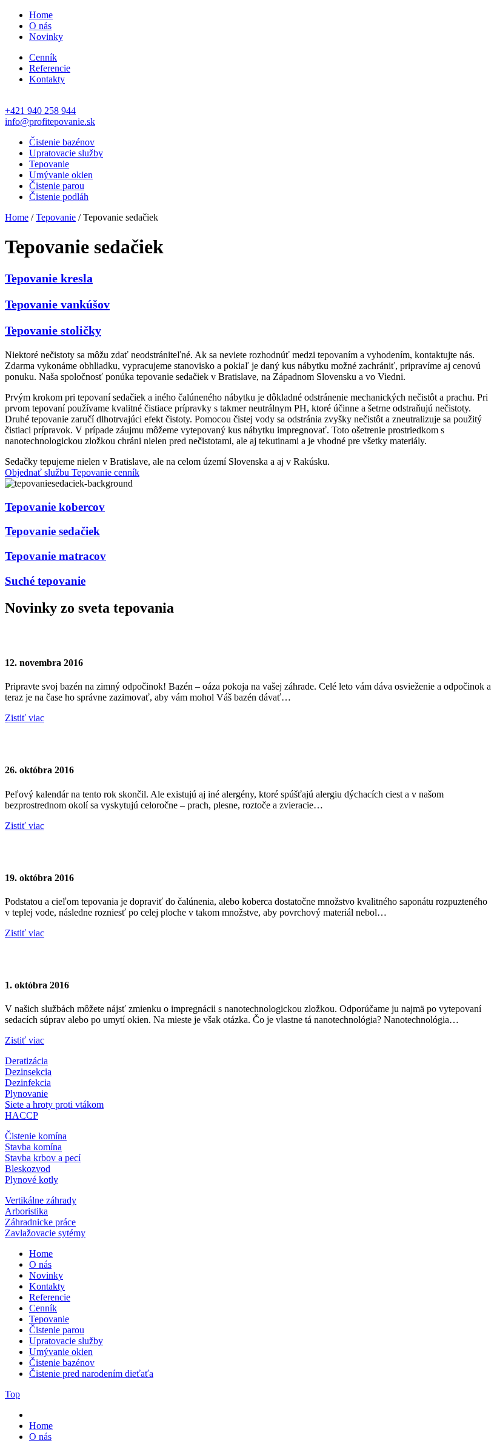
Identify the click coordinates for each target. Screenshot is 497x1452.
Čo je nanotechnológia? (77, 959)
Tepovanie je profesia (71, 851)
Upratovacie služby (66, 153)
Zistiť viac (24, 718)
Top (12, 1394)
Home (41, 15)
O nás (40, 26)
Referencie (49, 68)
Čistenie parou (56, 186)
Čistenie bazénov (62, 142)
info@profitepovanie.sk (50, 121)
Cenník (43, 57)
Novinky (46, 37)
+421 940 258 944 (40, 110)
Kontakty (47, 79)
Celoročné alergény (65, 743)
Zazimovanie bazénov (72, 636)
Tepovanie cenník (105, 472)
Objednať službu (38, 472)
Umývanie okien (61, 175)
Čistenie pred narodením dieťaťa (91, 1373)
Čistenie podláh (58, 196)
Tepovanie (49, 164)
